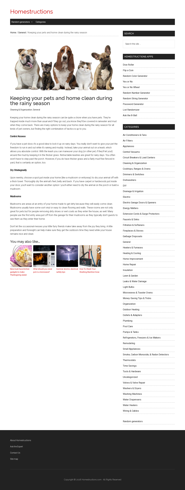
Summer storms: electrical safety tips (67, 270)
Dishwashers (129, 180)
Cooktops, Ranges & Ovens (136, 168)
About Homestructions (20, 440)
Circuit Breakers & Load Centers (139, 157)
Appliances (128, 146)
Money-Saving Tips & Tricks (137, 298)
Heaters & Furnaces (133, 247)
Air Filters (128, 140)
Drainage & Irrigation (133, 191)
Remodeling (129, 343)
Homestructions (31, 11)
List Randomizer (131, 109)
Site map (14, 459)
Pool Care (128, 326)
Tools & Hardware (132, 371)
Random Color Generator (135, 76)
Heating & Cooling (132, 253)
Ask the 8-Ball (130, 115)
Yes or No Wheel (131, 87)
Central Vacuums (131, 152)
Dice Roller (128, 64)
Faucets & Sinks (131, 219)
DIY (124, 185)
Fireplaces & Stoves (133, 230)
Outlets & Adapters (132, 315)
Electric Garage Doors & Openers (139, 202)
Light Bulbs (128, 287)
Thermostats (129, 360)
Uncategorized (130, 377)
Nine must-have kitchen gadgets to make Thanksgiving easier (19, 272)
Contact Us (15, 453)
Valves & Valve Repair (134, 382)
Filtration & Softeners (133, 225)
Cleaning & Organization (21, 110)
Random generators (21, 22)
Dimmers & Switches (133, 174)
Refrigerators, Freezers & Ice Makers (142, 337)
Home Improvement (133, 258)
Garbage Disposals (132, 236)
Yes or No (128, 81)
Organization (129, 304)
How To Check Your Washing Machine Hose (89, 270)
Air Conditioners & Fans (135, 135)
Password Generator (133, 104)
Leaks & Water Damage (135, 281)
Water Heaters (130, 405)
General (36, 110)
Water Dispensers (132, 399)
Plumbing (127, 320)
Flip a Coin (128, 70)
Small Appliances (131, 349)
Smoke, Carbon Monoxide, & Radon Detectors (146, 354)
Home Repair (129, 264)
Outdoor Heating (131, 309)
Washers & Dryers (132, 388)
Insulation (128, 270)
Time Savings (130, 365)
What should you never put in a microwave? (42, 270)
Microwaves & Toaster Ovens (138, 292)
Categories (41, 22)
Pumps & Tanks (131, 332)
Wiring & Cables (131, 410)
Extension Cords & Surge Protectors (141, 213)
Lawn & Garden (130, 275)
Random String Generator (135, 98)
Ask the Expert (16, 446)
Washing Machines (132, 394)
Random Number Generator (136, 93)
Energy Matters (130, 208)
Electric (126, 197)
